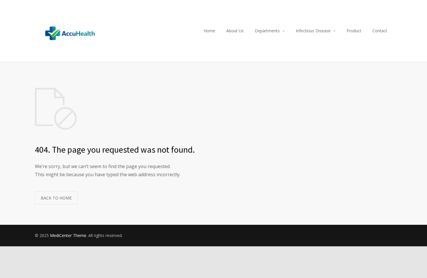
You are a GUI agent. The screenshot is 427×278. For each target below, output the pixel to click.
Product (354, 30)
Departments (267, 30)
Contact (379, 30)
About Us (235, 30)
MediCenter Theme (68, 235)
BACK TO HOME (56, 198)
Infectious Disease (313, 30)
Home (209, 30)
